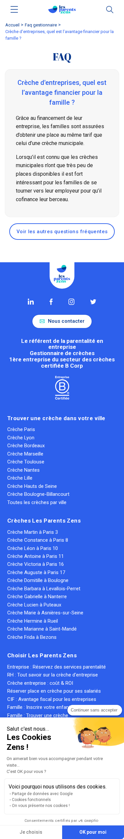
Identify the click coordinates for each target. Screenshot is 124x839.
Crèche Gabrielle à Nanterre (37, 597)
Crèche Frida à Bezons (32, 637)
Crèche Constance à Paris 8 (37, 540)
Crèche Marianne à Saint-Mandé (42, 629)
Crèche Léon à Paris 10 (32, 548)
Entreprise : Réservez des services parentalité (56, 667)
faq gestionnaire (41, 24)
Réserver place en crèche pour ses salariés (54, 691)
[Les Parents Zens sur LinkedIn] (31, 302)
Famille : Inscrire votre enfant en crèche (50, 707)
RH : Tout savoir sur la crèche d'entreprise (52, 675)
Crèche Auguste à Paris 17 (36, 572)
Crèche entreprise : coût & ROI (40, 683)
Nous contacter (66, 321)
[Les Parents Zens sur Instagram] (71, 302)
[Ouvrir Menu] (14, 9)
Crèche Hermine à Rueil (32, 621)
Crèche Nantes (23, 470)
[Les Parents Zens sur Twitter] (93, 301)
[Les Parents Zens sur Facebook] (51, 302)
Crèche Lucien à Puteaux (34, 605)
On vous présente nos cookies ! (41, 805)
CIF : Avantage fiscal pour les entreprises (51, 699)
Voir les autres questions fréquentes (62, 232)
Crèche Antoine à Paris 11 (35, 556)
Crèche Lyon (20, 438)
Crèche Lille (19, 478)
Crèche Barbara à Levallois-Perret (43, 589)
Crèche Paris (21, 429)
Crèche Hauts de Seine (32, 486)
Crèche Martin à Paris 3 (32, 532)
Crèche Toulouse (25, 462)
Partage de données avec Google (42, 793)
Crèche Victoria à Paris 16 (35, 564)
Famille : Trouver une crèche (37, 715)
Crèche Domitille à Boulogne (37, 580)
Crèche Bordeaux (26, 446)
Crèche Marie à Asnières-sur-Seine (45, 613)
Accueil (12, 24)
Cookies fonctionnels (31, 799)
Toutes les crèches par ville (36, 502)
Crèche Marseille (25, 454)
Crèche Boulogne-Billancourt (38, 494)
